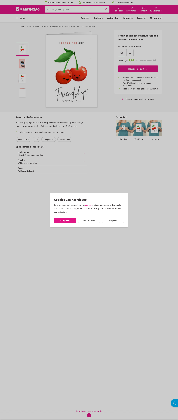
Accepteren (65, 220)
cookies (88, 205)
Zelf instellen (89, 220)
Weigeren (113, 220)
